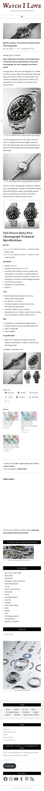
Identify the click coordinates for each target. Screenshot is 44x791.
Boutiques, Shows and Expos (15, 581)
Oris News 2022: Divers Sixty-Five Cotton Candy (11, 446)
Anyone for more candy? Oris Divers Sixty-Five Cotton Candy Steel (29, 425)
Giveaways (8, 592)
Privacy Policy (8, 737)
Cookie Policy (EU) (9, 732)
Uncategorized (10, 619)
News (7, 608)
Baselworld (8, 578)
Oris (4, 59)
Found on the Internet (12, 589)
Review (7, 611)
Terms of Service (9, 740)
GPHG (7, 594)
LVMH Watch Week (11, 605)
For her (7, 586)
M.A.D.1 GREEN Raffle (19, 469)
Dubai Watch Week (11, 584)
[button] (14, 361)
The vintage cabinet (12, 616)
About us (6, 729)
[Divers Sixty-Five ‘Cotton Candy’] (11, 416)
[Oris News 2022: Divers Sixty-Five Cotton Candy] (11, 439)
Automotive (9, 576)
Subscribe (10, 766)
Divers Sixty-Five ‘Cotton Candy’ (8, 423)
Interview (8, 600)
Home (5, 735)
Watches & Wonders (12, 621)
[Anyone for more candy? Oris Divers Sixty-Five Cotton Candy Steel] (29, 416)
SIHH (6, 613)
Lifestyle (8, 602)
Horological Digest (11, 597)
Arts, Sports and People (13, 573)
